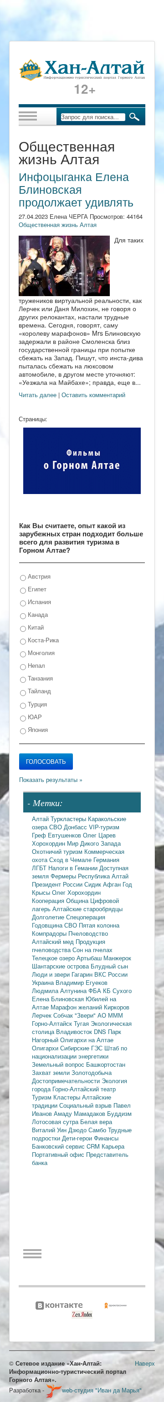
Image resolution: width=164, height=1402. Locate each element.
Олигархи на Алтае (86, 1039)
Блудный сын (109, 966)
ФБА (95, 990)
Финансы (106, 1138)
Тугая (82, 1023)
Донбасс (76, 826)
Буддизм (119, 1113)
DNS (101, 1031)
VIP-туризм (104, 826)
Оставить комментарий (93, 394)
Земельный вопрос (59, 1064)
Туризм (42, 1097)
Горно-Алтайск (53, 1023)
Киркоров (116, 1007)
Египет (36, 589)
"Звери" (86, 1015)
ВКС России (111, 974)
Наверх (145, 1363)
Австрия (38, 576)
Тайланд (38, 690)
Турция (36, 704)
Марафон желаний (77, 1007)
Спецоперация (85, 917)
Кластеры (67, 1097)
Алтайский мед (54, 941)
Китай (35, 627)
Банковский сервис (59, 1146)
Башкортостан (105, 1064)
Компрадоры (50, 933)
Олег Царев (99, 835)
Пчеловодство (88, 933)
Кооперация (49, 900)
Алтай (41, 818)
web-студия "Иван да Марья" (102, 1390)
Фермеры (64, 876)
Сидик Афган (103, 884)
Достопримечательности (67, 1080)
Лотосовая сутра (56, 1121)
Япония (37, 729)
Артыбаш (90, 957)
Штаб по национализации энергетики (79, 1052)
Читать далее (37, 394)
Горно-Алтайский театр (84, 1088)
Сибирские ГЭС (82, 1048)
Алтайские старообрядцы (87, 908)
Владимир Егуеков (82, 982)
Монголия (40, 652)
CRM (94, 1146)
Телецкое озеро (54, 957)
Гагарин (83, 974)
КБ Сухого (117, 990)
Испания (38, 601)
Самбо (98, 1129)
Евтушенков (65, 835)
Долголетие (49, 917)
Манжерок (117, 957)
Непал (35, 665)
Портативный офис (59, 1154)
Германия (106, 859)
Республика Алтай (103, 876)
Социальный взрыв (86, 1105)
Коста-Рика (42, 639)
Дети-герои (78, 1138)
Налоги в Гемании (73, 867)
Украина (44, 982)
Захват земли (52, 1072)
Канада (37, 614)
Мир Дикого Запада (94, 843)
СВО (56, 826)
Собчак (64, 1015)
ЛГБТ (40, 867)
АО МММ (110, 1015)
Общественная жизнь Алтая (58, 224)
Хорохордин (49, 843)
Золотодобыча (92, 1072)
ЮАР (34, 716)
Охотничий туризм (58, 851)
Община (78, 900)
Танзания (39, 678)
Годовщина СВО (55, 925)
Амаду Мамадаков (80, 1113)
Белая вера (96, 1121)
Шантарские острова (61, 966)
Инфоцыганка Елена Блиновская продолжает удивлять (76, 189)
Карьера (113, 1146)
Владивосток (75, 1031)
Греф (40, 835)
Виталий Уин (50, 1129)
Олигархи (46, 1048)
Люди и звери (52, 974)
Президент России (58, 884)
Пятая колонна (99, 925)
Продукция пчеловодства (68, 945)
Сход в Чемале (71, 859)
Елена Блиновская (59, 998)
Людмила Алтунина (60, 990)
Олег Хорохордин (76, 892)
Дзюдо (78, 1129)
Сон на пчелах (92, 949)
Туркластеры (69, 818)
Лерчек (42, 1015)
